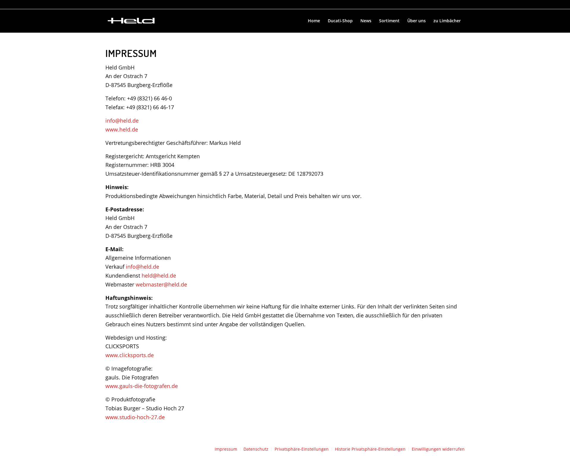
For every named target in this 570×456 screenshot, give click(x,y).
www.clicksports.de (129, 355)
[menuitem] (314, 21)
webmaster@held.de (161, 284)
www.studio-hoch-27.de (135, 417)
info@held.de (122, 120)
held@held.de (159, 275)
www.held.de (121, 129)
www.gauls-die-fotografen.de (141, 386)
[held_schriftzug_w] (131, 21)
